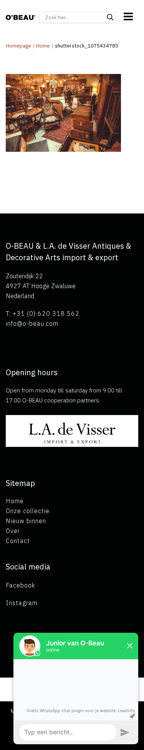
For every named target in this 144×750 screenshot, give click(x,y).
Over (13, 531)
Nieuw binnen (26, 521)
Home (43, 46)
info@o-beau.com (32, 323)
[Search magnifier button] (110, 17)
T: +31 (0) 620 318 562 (42, 313)
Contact (18, 541)
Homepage (18, 46)
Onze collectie (28, 511)
